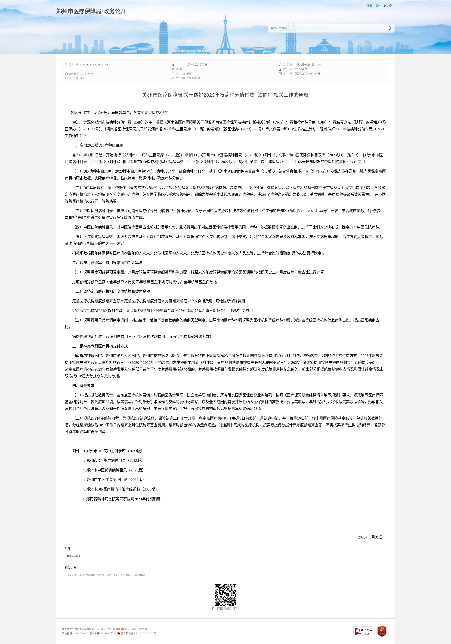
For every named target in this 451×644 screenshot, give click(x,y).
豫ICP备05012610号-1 (102, 633)
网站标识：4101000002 (75, 633)
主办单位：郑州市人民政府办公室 (80, 629)
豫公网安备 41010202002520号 (138, 633)
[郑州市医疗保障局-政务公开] (91, 11)
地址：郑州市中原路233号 (115, 629)
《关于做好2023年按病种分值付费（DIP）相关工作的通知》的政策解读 (105, 574)
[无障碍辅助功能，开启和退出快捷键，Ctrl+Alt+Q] (388, 5)
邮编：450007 (139, 629)
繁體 (369, 5)
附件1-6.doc (73, 555)
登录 (378, 5)
